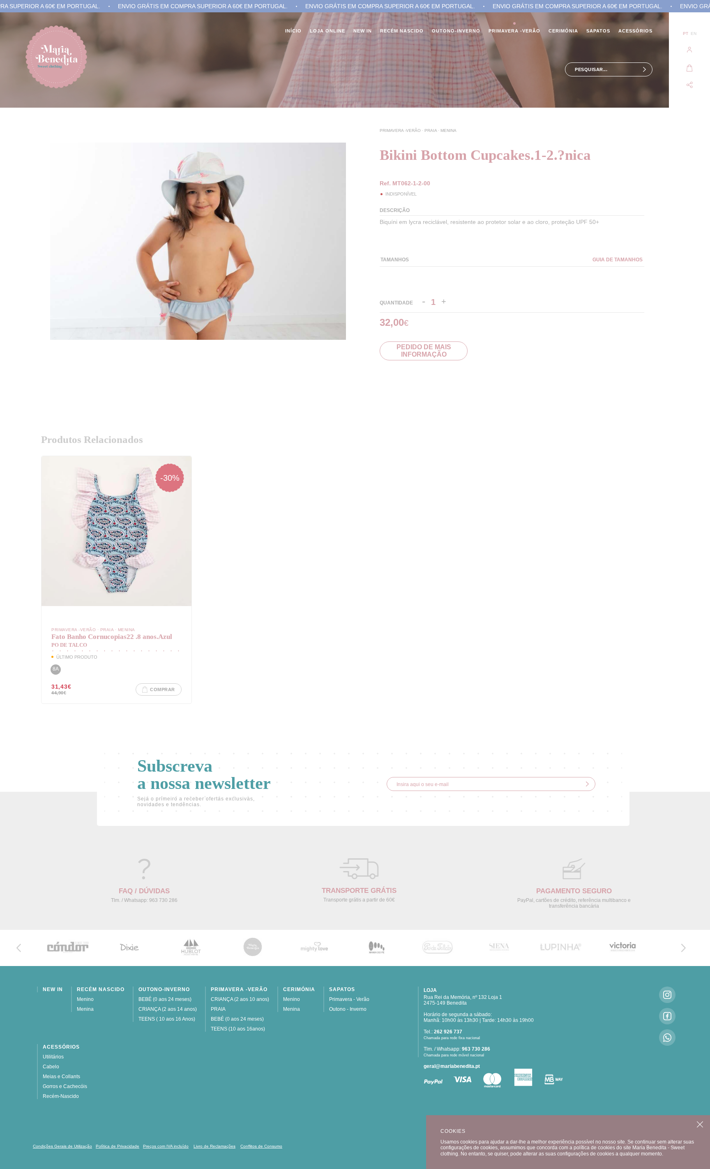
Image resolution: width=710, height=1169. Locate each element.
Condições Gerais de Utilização (62, 1146)
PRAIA (431, 130)
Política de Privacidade (117, 1146)
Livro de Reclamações (214, 1146)
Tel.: (443, 1032)
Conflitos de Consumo (261, 1146)
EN (693, 33)
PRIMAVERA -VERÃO (401, 130)
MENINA (448, 130)
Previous (338, 308)
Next (338, 330)
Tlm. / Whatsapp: (457, 1049)
